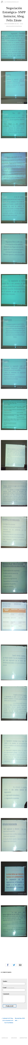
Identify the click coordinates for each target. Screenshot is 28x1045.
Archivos (14, 1038)
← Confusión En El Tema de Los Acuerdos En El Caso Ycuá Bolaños (7, 1020)
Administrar (23, 1038)
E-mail (8, 987)
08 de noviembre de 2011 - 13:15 (14, 23)
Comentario (6, 994)
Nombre (5, 981)
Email (20, 965)
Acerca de (5, 1038)
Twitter (14, 965)
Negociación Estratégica (14, 26)
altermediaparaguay (12, 2)
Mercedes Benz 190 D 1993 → (20, 1019)
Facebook (7, 965)
